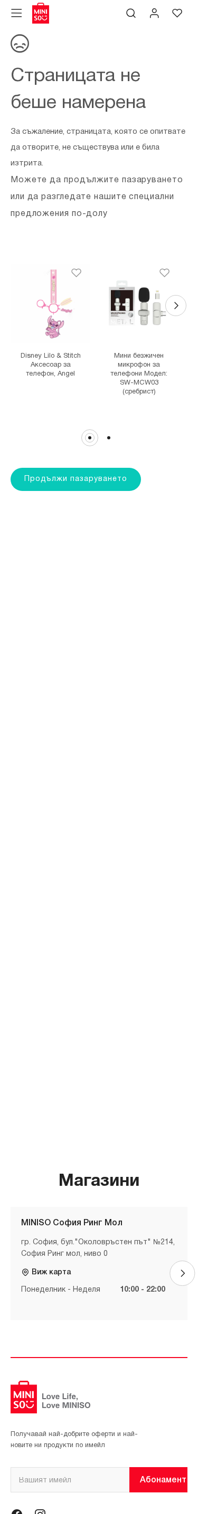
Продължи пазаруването (75, 479)
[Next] (175, 305)
